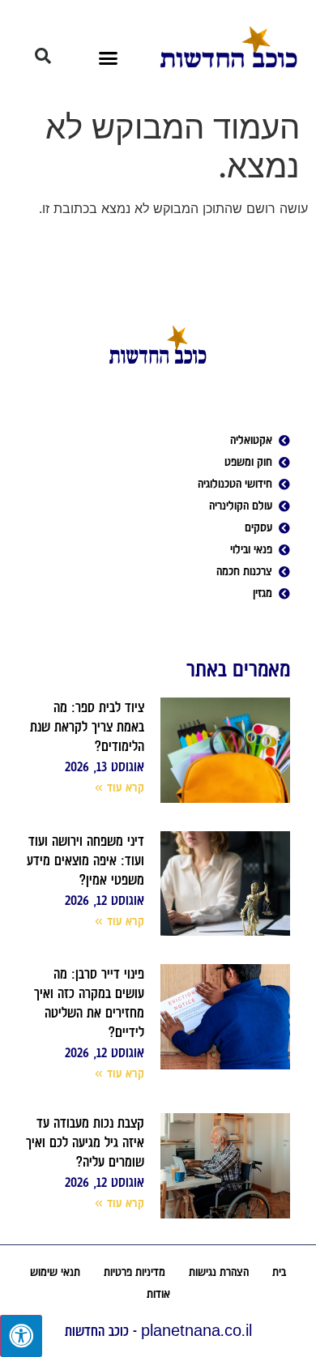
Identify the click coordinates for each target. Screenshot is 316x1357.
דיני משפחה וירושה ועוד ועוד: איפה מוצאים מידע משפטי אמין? (85, 860)
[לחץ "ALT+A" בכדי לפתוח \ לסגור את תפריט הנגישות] (21, 1336)
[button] (108, 57)
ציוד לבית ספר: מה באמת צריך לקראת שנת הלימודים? (87, 726)
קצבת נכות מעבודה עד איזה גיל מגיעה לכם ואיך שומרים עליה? (85, 1142)
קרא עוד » (120, 787)
